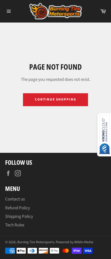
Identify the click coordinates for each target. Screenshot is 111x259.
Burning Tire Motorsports (35, 242)
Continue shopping (55, 99)
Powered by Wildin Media (74, 242)
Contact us (15, 199)
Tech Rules (14, 225)
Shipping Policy (19, 216)
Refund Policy (17, 208)
